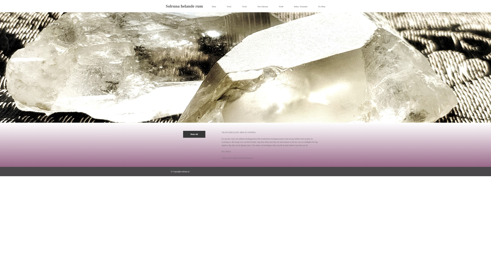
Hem (214, 6)
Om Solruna (262, 6)
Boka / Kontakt (300, 6)
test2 (229, 6)
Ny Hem (321, 6)
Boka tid (194, 134)
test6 (281, 6)
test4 (244, 6)
